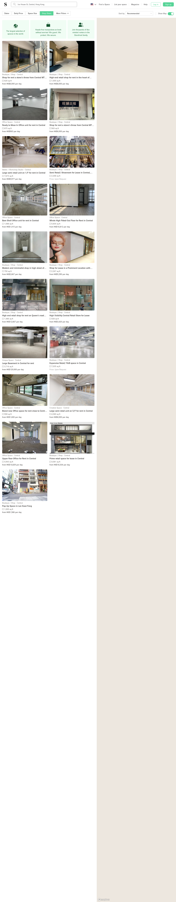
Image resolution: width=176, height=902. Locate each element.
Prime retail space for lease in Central (67, 458)
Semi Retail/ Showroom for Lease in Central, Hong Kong (70, 172)
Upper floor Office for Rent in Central (19, 458)
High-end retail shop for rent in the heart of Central (69, 77)
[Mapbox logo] (104, 899)
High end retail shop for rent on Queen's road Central (23, 315)
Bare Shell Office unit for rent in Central (20, 220)
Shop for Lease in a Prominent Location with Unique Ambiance (70, 268)
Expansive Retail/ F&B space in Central (68, 363)
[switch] (171, 13)
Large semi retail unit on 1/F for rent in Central (23, 172)
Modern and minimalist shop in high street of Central (23, 268)
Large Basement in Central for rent (18, 363)
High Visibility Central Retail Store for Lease (70, 315)
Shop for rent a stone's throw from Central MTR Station (24, 77)
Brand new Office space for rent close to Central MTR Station (24, 411)
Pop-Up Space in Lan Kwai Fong (17, 506)
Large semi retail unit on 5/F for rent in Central (71, 411)
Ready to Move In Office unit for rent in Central (23, 125)
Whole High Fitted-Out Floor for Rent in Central (71, 220)
